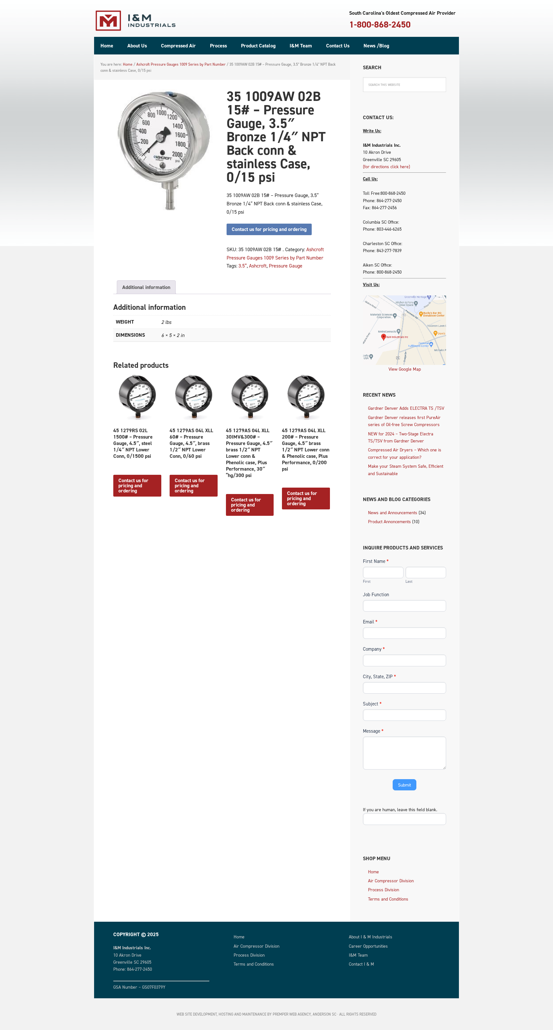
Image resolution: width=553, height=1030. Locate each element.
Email (370, 622)
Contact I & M (361, 964)
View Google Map (405, 369)
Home (373, 871)
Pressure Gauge (285, 265)
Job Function (376, 594)
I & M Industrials (135, 21)
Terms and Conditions (388, 899)
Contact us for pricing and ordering (269, 229)
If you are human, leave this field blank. (400, 809)
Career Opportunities (368, 946)
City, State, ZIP (379, 676)
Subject (372, 704)
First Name (376, 561)
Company (374, 649)
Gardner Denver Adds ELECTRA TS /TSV (406, 408)
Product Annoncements (389, 521)
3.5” (242, 265)
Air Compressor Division (391, 880)
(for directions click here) (386, 166)
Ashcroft (258, 265)
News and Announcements (392, 512)
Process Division (383, 889)
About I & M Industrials (370, 936)
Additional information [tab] (146, 287)
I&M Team (358, 955)
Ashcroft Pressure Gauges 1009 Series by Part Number (181, 64)
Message (373, 731)
